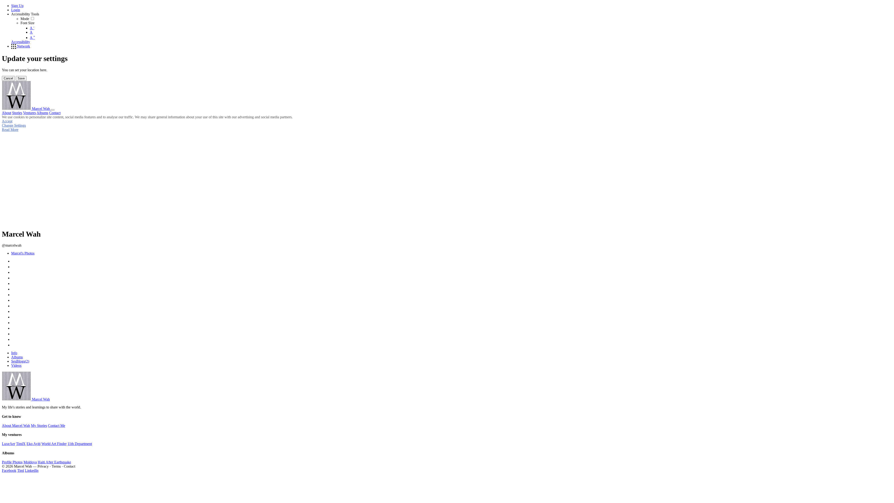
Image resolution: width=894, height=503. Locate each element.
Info (14, 353)
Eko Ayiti (34, 444)
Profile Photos (12, 462)
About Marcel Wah (16, 426)
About (6, 113)
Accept (7, 121)
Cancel (8, 78)
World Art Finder (54, 444)
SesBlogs (20, 361)
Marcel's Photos (22, 253)
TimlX (21, 444)
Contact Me (56, 426)
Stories (17, 113)
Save (21, 78)
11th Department (80, 444)
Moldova (30, 462)
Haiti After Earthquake (54, 462)
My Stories (39, 426)
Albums (42, 113)
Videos (16, 365)
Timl (20, 470)
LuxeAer (8, 444)
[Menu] (52, 110)
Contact (55, 113)
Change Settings (14, 125)
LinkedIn (31, 470)
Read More (10, 130)
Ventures (29, 113)
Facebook (9, 470)
